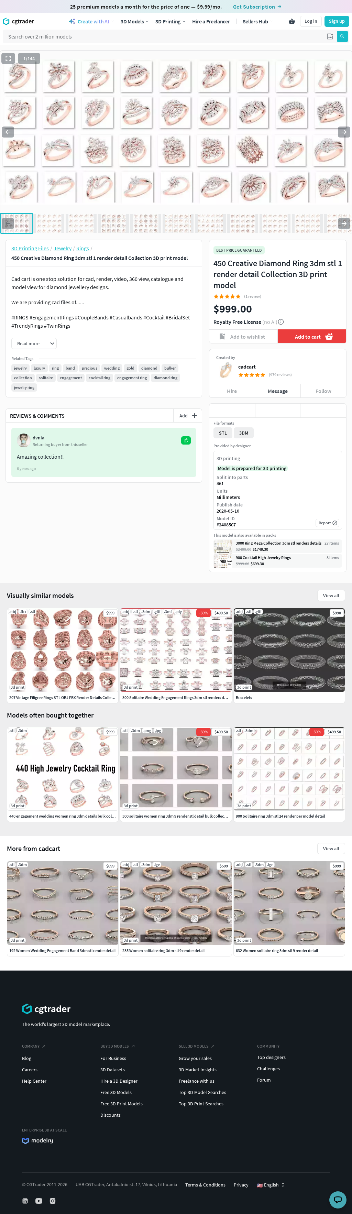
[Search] (342, 36)
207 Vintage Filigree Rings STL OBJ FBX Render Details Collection (65, 697)
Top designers (271, 1057)
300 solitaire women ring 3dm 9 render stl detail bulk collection (176, 816)
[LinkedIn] (26, 1201)
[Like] (232, 410)
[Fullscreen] (8, 58)
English (268, 1185)
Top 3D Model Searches (202, 1092)
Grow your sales (195, 1058)
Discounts (110, 1115)
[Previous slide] (8, 132)
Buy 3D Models (114, 1046)
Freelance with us (196, 1081)
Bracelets (244, 697)
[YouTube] (39, 1201)
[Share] (323, 410)
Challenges (268, 1068)
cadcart (247, 366)
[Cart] (291, 21)
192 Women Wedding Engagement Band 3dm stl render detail (62, 950)
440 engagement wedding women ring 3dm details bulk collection (66, 816)
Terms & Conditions (205, 1185)
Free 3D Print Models (121, 1104)
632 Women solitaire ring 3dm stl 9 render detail (277, 950)
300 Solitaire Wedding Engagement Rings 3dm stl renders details (177, 697)
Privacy (241, 1185)
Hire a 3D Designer (119, 1081)
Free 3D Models (116, 1092)
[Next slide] (344, 132)
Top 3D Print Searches (201, 1104)
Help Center (34, 1081)
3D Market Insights (198, 1070)
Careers (29, 1070)
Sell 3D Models (194, 1046)
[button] (330, 36)
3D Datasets (112, 1070)
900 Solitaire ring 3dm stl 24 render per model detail (280, 816)
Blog (26, 1058)
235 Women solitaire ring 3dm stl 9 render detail (163, 950)
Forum (264, 1080)
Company (31, 1046)
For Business (113, 1058)
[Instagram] (53, 1201)
